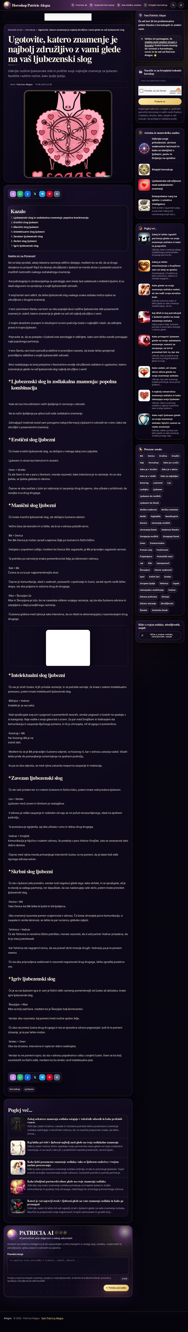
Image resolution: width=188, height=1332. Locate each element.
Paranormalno (157, 543)
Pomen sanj (146, 549)
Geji (142, 462)
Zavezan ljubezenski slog (28, 236)
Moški (143, 516)
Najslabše (156, 516)
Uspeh (176, 583)
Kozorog (144, 482)
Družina (163, 455)
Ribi (150, 563)
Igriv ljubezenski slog (26, 245)
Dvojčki (175, 455)
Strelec (167, 576)
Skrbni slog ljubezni (25, 241)
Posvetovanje (15, 1254)
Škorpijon (145, 570)
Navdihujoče (171, 516)
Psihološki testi (165, 556)
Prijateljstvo (146, 556)
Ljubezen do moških (150, 496)
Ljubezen (29, 1089)
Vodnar (172, 590)
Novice (143, 523)
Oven (142, 543)
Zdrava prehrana (148, 596)
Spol (142, 576)
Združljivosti (167, 603)
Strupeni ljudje (147, 583)
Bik (141, 455)
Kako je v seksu (170, 469)
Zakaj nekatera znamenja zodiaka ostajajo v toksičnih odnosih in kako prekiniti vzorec (74, 1120)
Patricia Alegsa (25, 84)
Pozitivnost (162, 549)
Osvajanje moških (149, 536)
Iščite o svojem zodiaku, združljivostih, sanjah (157, 635)
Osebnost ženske (170, 529)
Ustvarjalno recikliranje (152, 590)
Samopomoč (163, 563)
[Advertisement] (68, 17)
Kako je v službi (148, 476)
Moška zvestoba (169, 509)
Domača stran (15, 30)
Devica (151, 455)
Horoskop (30, 30)
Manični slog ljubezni (26, 227)
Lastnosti (158, 482)
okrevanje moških (161, 523)
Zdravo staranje (148, 603)
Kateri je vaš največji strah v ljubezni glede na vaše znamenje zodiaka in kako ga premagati (75, 1202)
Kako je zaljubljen (169, 476)
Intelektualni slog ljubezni (29, 231)
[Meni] (181, 5)
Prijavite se (160, 101)
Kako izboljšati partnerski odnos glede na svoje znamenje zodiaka (66, 1181)
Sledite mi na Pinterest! (22, 256)
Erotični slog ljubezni (26, 222)
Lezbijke (144, 489)
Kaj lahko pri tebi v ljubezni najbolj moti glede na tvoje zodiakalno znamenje (73, 1142)
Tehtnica (164, 583)
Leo (169, 482)
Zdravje (165, 596)
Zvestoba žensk (160, 610)
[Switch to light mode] (173, 5)
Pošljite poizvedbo (116, 1288)
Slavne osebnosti (163, 570)
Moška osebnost (148, 509)
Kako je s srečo (171, 462)
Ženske (143, 610)
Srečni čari (154, 576)
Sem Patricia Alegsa (155, 15)
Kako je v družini (148, 469)
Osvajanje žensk (171, 536)
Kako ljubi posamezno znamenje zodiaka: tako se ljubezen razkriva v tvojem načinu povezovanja (73, 1163)
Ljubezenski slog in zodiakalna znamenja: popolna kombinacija (51, 217)
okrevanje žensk (148, 529)
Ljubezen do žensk (149, 502)
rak (141, 563)
